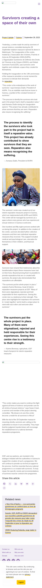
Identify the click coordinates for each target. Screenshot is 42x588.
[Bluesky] (21, 484)
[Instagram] (4, 488)
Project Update (8, 37)
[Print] (33, 484)
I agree (21, 582)
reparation (8, 81)
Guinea (19, 37)
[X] (10, 484)
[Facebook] (4, 484)
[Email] (27, 484)
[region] (21, 574)
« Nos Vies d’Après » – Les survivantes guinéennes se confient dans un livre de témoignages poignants (20, 506)
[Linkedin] (16, 484)
